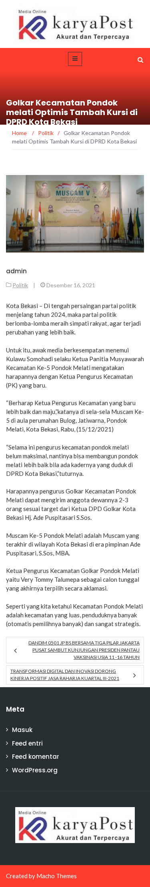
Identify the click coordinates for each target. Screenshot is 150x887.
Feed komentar (35, 756)
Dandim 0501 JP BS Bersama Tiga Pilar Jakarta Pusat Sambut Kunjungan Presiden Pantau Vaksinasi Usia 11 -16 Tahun (84, 650)
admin (16, 271)
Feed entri (27, 743)
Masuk (22, 730)
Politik (20, 285)
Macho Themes (56, 875)
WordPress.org (35, 770)
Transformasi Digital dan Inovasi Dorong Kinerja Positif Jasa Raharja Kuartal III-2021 (64, 674)
